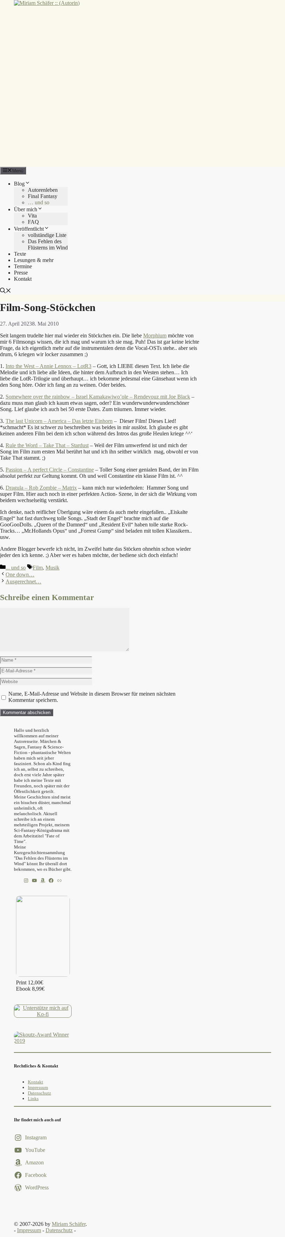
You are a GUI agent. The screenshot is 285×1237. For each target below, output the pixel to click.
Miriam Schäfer (69, 1224)
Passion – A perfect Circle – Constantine (50, 470)
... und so (16, 568)
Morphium (154, 335)
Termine (23, 266)
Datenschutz (39, 1093)
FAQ (33, 222)
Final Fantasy (42, 196)
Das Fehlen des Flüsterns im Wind (48, 244)
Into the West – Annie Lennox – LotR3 (48, 366)
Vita (32, 216)
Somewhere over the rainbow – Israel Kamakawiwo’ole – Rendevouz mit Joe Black (98, 397)
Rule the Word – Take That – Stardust (47, 445)
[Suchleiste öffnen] (5, 291)
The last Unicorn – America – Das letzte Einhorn (59, 421)
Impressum (38, 1087)
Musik (52, 568)
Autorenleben (43, 190)
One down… (20, 574)
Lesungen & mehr (34, 260)
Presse (21, 273)
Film (38, 568)
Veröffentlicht (29, 229)
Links (33, 1098)
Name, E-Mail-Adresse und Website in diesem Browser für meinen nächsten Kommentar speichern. (92, 697)
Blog (19, 184)
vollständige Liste (47, 235)
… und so (38, 202)
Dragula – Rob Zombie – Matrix (41, 488)
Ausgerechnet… (23, 581)
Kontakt (23, 279)
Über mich (25, 209)
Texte (20, 254)
